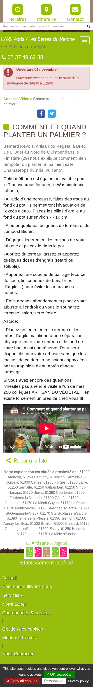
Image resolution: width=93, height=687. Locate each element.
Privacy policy (78, 681)
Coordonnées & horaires (26, 612)
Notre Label (14, 604)
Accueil (9, 577)
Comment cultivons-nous (27, 586)
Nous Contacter (18, 653)
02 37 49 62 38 (24, 57)
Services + (12, 595)
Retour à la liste (30, 461)
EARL (38, 43)
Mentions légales (19, 637)
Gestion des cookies (22, 629)
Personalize (53, 681)
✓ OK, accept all (59, 674)
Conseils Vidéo (16, 99)
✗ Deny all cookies (22, 681)
